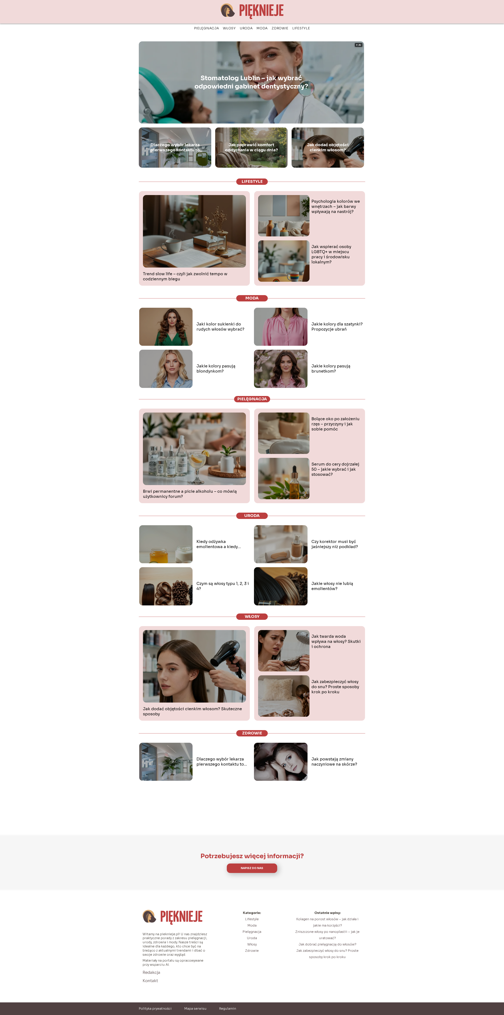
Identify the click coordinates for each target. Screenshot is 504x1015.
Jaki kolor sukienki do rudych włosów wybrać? (220, 327)
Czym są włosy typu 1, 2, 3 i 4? (222, 586)
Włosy (229, 28)
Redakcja (151, 972)
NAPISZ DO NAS (252, 868)
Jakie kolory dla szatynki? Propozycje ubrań (337, 327)
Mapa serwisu (195, 1009)
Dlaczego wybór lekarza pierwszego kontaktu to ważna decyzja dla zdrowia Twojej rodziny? (175, 147)
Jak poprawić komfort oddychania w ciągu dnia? (251, 147)
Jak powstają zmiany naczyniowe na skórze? (334, 762)
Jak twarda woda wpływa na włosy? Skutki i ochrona (336, 641)
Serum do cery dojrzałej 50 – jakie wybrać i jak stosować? (335, 469)
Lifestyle (301, 28)
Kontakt (150, 980)
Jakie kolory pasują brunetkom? (330, 369)
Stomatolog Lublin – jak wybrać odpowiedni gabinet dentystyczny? (251, 82)
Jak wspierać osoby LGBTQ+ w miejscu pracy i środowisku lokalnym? (331, 254)
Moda (262, 28)
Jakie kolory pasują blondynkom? (215, 369)
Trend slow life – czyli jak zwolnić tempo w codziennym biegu (185, 276)
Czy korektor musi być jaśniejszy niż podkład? (334, 544)
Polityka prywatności (155, 1009)
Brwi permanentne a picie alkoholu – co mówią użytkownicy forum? (190, 494)
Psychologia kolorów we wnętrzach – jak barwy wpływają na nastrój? (335, 206)
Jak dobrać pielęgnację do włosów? (327, 944)
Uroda (246, 28)
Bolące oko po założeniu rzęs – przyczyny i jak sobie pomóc (335, 424)
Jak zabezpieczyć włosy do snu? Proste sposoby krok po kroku (335, 686)
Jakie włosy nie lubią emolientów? (332, 586)
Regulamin (227, 1009)
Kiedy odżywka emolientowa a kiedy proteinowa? (217, 544)
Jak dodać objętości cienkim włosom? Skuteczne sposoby (328, 147)
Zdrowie (280, 28)
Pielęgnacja (206, 28)
